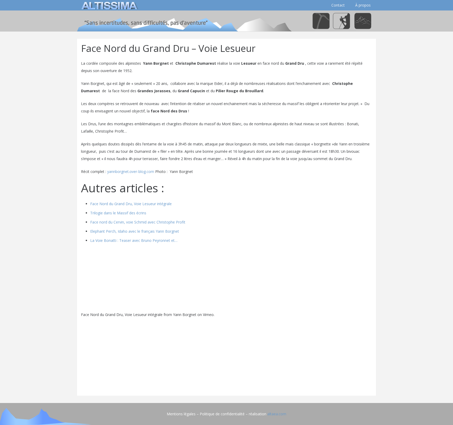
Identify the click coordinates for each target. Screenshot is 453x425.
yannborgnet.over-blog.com (130, 171)
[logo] (108, 5)
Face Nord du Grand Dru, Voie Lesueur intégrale (122, 314)
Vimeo (208, 314)
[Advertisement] (226, 355)
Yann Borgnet (184, 314)
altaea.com (276, 413)
